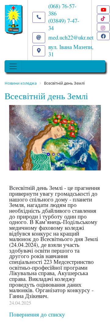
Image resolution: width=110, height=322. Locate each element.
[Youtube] (103, 9)
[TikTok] (103, 18)
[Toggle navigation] (13, 66)
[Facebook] (103, 36)
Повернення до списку (37, 314)
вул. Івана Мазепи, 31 (71, 50)
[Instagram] (103, 27)
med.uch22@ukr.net (71, 37)
